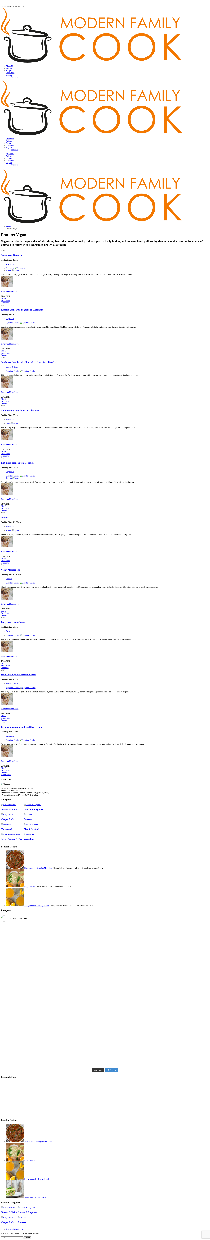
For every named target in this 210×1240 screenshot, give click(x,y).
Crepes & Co (7, 819)
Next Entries (6, 775)
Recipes (9, 70)
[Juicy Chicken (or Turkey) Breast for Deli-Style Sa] (35, 1038)
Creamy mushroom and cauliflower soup (21, 727)
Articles (9, 68)
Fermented (6, 829)
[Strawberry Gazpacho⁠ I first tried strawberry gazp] (105, 976)
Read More (5, 301)
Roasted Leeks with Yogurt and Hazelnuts (22, 309)
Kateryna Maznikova (9, 291)
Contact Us (10, 73)
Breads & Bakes (12, 367)
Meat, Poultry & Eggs (12, 839)
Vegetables (10, 264)
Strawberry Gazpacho (12, 255)
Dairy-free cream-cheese (13, 622)
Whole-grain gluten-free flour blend (18, 674)
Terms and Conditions (14, 1229)
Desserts (9, 579)
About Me (10, 66)
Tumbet (5, 517)
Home (8, 226)
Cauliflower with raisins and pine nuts (20, 410)
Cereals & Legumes (33, 809)
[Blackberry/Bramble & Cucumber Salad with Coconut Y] (174, 938)
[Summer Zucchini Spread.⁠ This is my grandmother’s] (35, 977)
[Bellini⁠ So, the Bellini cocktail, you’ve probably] (105, 942)
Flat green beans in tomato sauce (17, 463)
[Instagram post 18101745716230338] (35, 925)
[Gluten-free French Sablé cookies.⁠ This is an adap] (105, 1027)
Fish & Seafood (31, 829)
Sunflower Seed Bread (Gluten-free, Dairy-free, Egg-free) (29, 362)
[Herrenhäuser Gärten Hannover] (174, 1012)
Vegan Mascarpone (10, 570)
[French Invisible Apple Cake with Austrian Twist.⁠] (174, 985)
